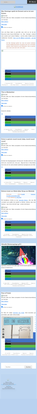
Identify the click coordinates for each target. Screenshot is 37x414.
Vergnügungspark (11, 183)
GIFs (5, 284)
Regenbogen (26, 235)
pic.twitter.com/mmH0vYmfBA (13, 195)
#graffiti (23, 194)
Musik (30, 234)
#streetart (33, 194)
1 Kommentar (18, 236)
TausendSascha (18, 83)
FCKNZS (13, 354)
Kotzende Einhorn (23, 200)
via (2, 113)
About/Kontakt (8, 387)
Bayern (9, 130)
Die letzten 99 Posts (8, 383)
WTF (27, 283)
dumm (9, 354)
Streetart (31, 235)
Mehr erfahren (4, 21)
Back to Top (9, 382)
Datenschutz (11, 388)
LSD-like (12, 284)
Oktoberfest (25, 130)
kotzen (17, 84)
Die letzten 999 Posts (8, 384)
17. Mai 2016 (18, 197)
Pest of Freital (6, 293)
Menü (33, 2)
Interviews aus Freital (18, 312)
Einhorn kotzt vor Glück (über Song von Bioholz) (17, 191)
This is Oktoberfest (7, 92)
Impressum (5, 388)
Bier (12, 130)
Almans (33, 129)
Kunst (27, 234)
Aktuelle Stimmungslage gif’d (11, 244)
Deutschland (16, 130)
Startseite (8, 386)
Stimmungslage (27, 284)
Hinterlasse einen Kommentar (28, 84)
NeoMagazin (20, 235)
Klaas (14, 84)
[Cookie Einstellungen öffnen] (18, 413)
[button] (8, 71)
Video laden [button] (4, 24)
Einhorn (9, 235)
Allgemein (27, 83)
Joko (11, 84)
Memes (15, 284)
